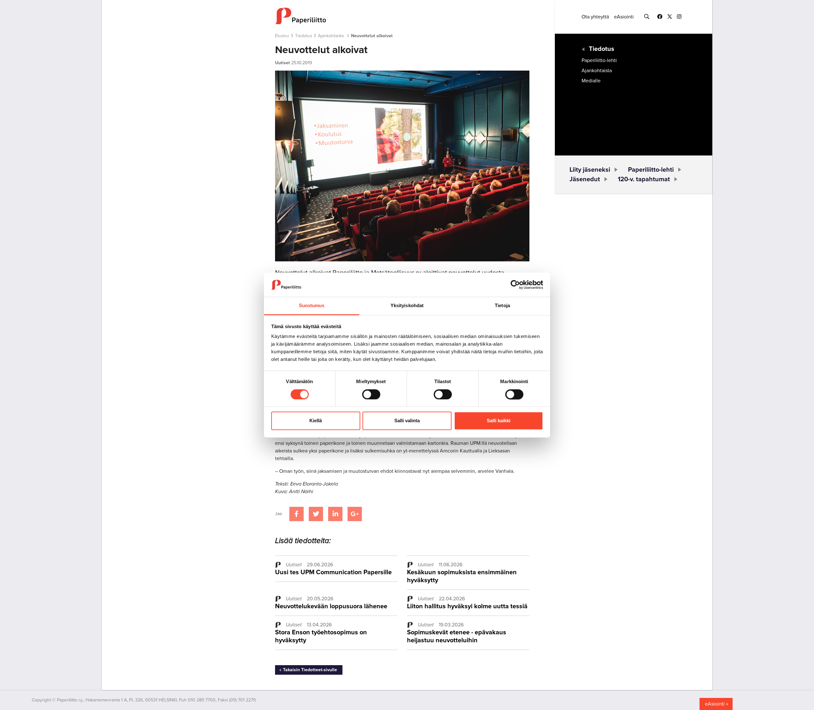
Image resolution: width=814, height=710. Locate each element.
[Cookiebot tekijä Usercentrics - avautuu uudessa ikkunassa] (515, 284)
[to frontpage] (402, 16)
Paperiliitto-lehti (599, 60)
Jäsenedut (584, 179)
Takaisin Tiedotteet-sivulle (310, 669)
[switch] (371, 394)
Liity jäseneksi (589, 170)
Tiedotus (303, 35)
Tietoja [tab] (502, 305)
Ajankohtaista (331, 35)
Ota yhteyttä (595, 17)
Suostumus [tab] (312, 305)
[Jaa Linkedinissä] (335, 514)
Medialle (591, 81)
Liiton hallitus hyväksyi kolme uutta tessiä (467, 606)
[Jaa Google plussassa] (355, 514)
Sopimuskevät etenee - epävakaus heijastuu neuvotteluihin (456, 636)
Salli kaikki (498, 421)
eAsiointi (624, 17)
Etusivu (282, 35)
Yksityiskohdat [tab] (407, 305)
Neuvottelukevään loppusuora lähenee (331, 606)
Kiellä (315, 421)
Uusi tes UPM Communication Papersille (333, 572)
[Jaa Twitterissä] (316, 514)
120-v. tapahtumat (644, 179)
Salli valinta (407, 421)
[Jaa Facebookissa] (296, 514)
